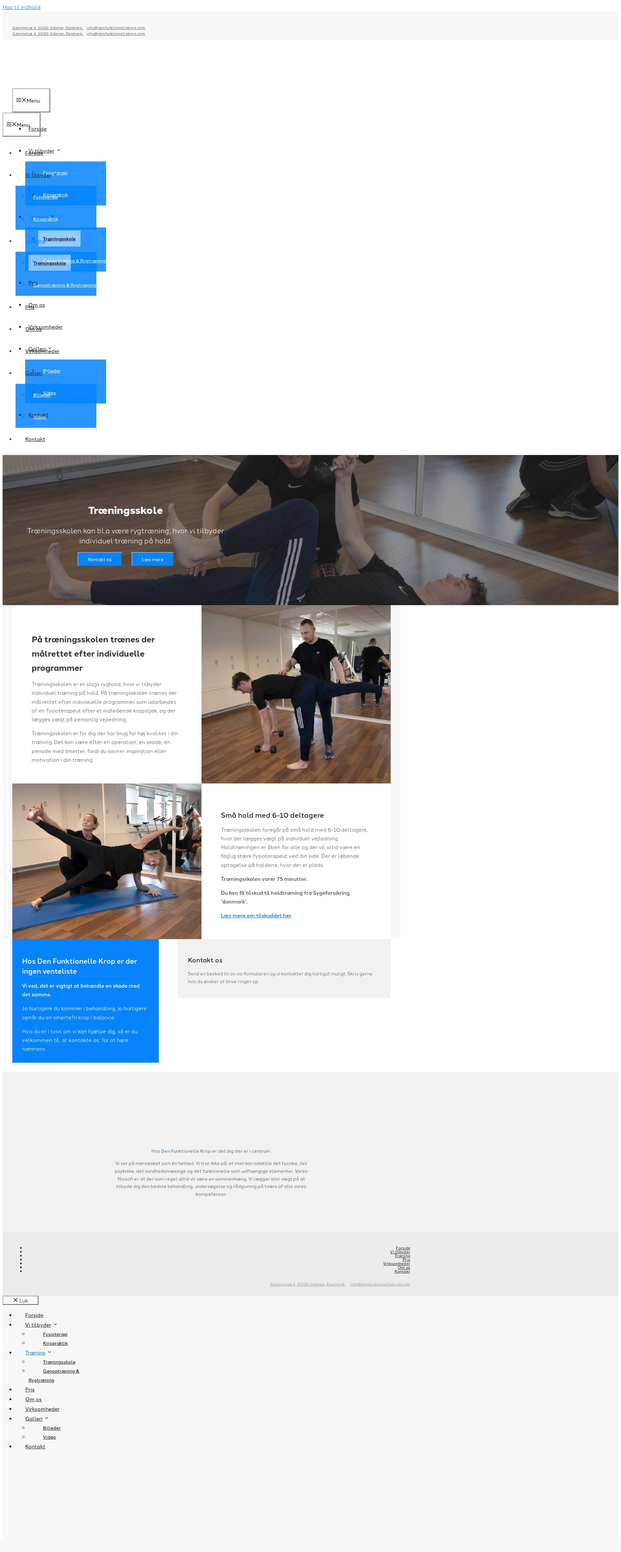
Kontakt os (100, 559)
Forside (34, 152)
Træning (35, 240)
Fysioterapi (45, 197)
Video (39, 417)
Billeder (42, 395)
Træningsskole (49, 263)
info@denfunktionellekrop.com (116, 27)
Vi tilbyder (38, 174)
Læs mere (152, 559)
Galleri (33, 372)
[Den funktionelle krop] (23, 108)
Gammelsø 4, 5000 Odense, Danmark (47, 27)
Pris (30, 306)
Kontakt (35, 438)
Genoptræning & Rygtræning (74, 260)
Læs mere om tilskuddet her (256, 915)
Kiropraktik (45, 219)
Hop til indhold (21, 6)
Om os (33, 328)
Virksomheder (42, 350)
